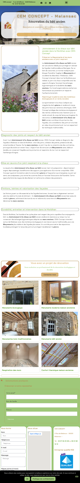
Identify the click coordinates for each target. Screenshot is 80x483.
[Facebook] (41, 3)
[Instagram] (46, 3)
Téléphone (5, 440)
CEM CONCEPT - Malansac (47, 16)
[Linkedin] (50, 3)
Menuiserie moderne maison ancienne (58, 308)
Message (4, 455)
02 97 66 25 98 (63, 441)
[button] (66, 2)
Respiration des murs (11, 370)
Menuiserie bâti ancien (51, 339)
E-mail (3, 448)
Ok (27, 479)
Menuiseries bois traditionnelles (16, 339)
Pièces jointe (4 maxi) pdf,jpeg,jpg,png (9, 469)
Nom (3, 432)
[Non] (76, 476)
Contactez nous (50, 275)
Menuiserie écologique (12, 308)
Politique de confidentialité (43, 479)
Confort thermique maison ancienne (57, 370)
